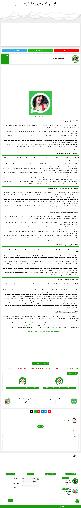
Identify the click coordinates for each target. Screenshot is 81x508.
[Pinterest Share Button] (42, 411)
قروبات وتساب (39, 50)
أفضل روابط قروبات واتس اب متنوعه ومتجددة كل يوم (22, 388)
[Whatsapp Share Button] (35, 411)
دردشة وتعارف (29, 478)
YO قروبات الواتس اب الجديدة (40, 3)
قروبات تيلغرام (13, 50)
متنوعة (29, 482)
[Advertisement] (40, 35)
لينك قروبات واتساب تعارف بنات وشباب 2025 (67, 482)
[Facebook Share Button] (49, 411)
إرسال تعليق (5, 431)
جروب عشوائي (21, 506)
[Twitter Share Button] (45, 411)
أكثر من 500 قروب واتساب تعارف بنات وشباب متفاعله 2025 (59, 388)
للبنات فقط (29, 485)
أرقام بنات (66, 50)
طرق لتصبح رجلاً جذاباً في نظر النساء (67, 493)
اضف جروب (60, 506)
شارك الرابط (67, 61)
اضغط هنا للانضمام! (39, 363)
